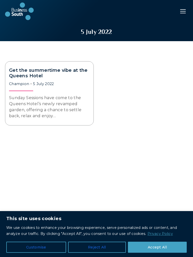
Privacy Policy (160, 233)
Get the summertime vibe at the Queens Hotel (48, 73)
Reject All (97, 247)
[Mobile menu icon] (183, 11)
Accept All (157, 247)
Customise (36, 247)
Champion (19, 84)
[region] (96, 234)
